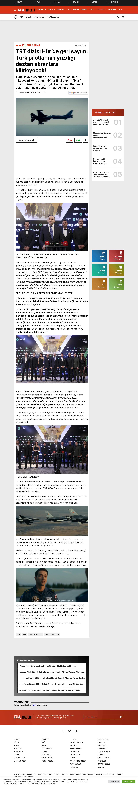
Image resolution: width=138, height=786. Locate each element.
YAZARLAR (74, 767)
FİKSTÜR (73, 745)
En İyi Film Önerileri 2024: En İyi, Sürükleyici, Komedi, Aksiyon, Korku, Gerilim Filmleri (52, 678)
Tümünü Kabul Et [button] (128, 781)
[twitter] (69, 731)
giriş (35, 705)
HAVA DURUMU (75, 755)
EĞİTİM (76, 10)
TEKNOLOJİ (101, 10)
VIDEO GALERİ (47, 758)
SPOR (69, 10)
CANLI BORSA (103, 739)
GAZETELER (74, 752)
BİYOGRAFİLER (19, 758)
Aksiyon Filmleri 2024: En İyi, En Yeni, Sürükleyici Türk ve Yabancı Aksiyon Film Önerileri (51, 672)
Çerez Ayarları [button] (114, 781)
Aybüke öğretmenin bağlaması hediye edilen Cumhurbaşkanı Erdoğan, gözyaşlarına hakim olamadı (49, 690)
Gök (24, 634)
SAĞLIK (84, 10)
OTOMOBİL (112, 10)
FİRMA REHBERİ (75, 748)
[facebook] (63, 731)
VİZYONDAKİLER (20, 761)
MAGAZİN (17, 748)
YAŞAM (16, 745)
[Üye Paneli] (122, 17)
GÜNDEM (51, 10)
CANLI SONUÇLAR (76, 742)
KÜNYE (72, 758)
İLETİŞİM (101, 767)
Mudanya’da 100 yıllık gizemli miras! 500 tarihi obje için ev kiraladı (47, 666)
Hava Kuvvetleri (36, 634)
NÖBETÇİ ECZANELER (78, 761)
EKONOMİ (60, 10)
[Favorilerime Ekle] (85, 140)
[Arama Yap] (117, 17)
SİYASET (17, 755)
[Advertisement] (75, 31)
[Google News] (78, 92)
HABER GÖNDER (104, 752)
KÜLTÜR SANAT (31, 45)
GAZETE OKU (102, 748)
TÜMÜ (120, 10)
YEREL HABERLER (48, 761)
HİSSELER (101, 755)
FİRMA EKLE (102, 745)
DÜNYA (91, 10)
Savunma (55, 634)
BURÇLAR (73, 739)
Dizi (18, 634)
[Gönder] (121, 717)
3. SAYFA (17, 739)
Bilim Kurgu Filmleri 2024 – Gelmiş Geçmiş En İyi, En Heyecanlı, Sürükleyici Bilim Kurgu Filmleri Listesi (50, 684)
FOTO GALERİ (47, 755)
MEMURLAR (41, 10)
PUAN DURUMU (75, 764)
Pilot (46, 634)
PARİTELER (102, 761)
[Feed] (76, 731)
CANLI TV (101, 742)
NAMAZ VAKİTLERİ (104, 758)
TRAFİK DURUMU (104, 764)
